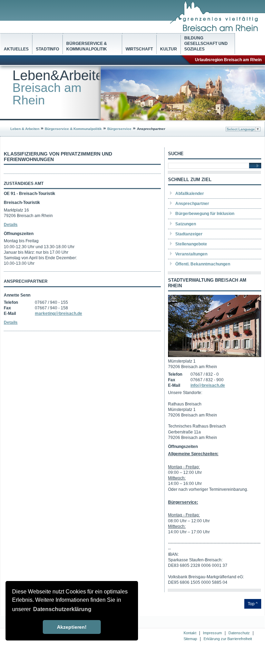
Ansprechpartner (192, 203)
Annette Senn (17, 295)
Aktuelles (16, 49)
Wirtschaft (139, 49)
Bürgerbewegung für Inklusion (204, 213)
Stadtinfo (47, 49)
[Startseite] (217, 30)
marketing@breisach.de (58, 313)
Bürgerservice (119, 129)
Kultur (168, 49)
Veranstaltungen (191, 254)
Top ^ (253, 603)
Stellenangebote (191, 244)
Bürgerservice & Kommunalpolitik (86, 46)
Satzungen (185, 224)
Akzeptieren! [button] (72, 627)
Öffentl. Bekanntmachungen (202, 264)
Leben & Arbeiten (24, 129)
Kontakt (190, 633)
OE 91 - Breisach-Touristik (29, 193)
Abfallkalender (189, 193)
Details (11, 224)
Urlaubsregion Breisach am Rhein (228, 59)
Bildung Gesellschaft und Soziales (206, 44)
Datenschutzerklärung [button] (62, 609)
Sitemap (190, 639)
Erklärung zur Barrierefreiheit (228, 639)
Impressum (212, 633)
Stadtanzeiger (189, 234)
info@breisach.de (207, 385)
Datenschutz (239, 633)
